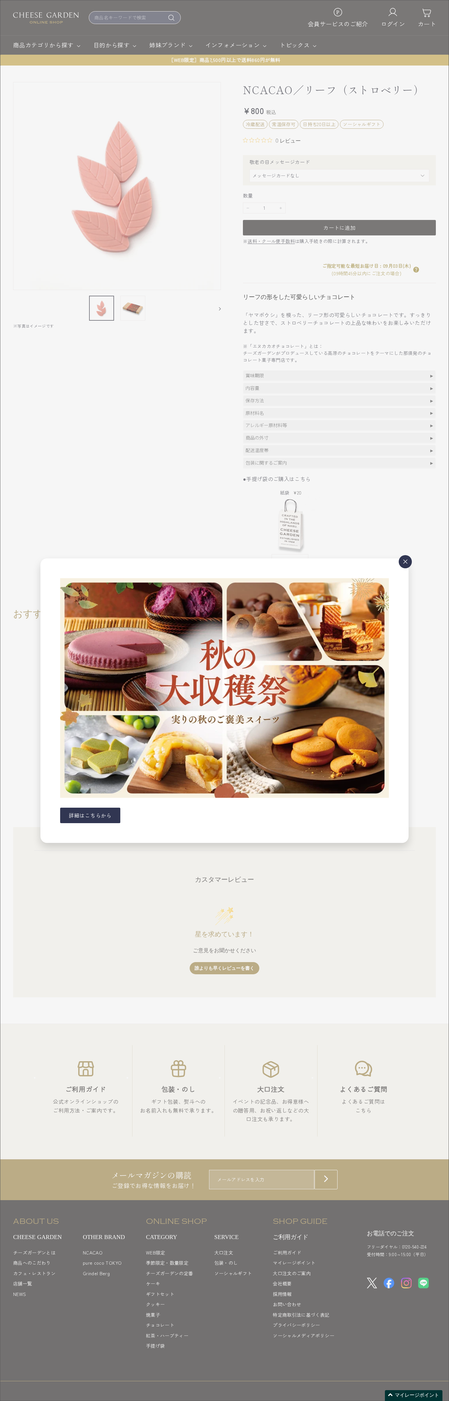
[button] (413, 1395)
